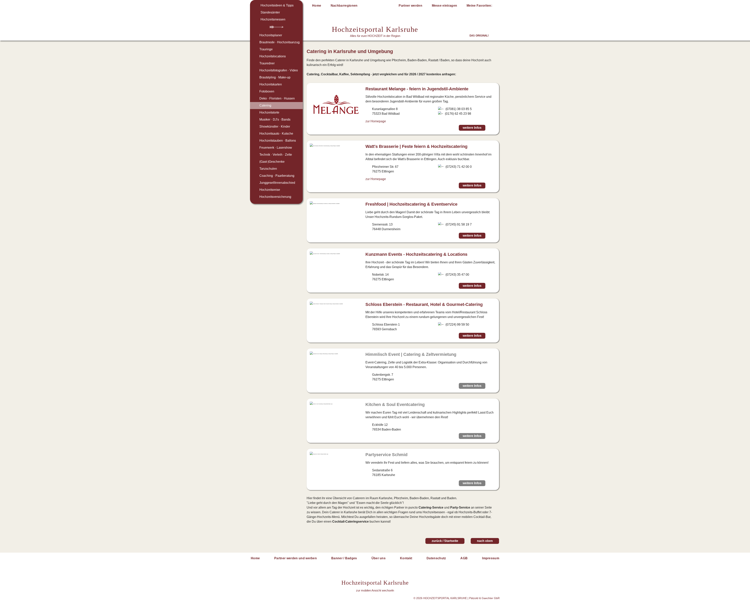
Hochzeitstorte (269, 112)
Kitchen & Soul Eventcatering (395, 404)
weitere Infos (472, 127)
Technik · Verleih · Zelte (275, 154)
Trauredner (267, 63)
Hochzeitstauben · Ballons (277, 140)
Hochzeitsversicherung (275, 196)
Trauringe (266, 49)
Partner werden (410, 5)
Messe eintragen (444, 5)
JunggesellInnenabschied (277, 182)
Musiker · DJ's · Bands (274, 119)
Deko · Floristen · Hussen (277, 98)
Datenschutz (436, 558)
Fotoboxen (266, 91)
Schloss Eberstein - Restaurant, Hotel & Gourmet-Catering (424, 304)
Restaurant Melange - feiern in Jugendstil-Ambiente (416, 88)
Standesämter (270, 12)
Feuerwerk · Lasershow (275, 147)
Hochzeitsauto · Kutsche (276, 133)
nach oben (485, 541)
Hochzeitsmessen (273, 19)
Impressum (490, 558)
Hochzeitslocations (272, 56)
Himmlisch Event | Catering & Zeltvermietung (410, 354)
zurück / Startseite (445, 541)
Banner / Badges (344, 558)
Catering (265, 105)
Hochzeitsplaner (270, 35)
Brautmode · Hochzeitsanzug (279, 42)
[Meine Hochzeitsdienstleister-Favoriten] (496, 6)
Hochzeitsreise (269, 189)
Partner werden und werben (295, 558)
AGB (464, 558)
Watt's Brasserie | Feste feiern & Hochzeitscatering (416, 146)
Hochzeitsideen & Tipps (277, 5)
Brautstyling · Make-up (274, 77)
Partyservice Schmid (386, 454)
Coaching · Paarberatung (276, 175)
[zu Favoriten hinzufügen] (492, 128)
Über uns (378, 558)
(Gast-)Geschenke (272, 161)
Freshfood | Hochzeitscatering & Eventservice (411, 204)
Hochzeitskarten (270, 84)
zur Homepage (375, 121)
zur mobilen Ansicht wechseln (375, 590)
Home (316, 5)
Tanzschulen (268, 168)
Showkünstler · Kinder (274, 126)
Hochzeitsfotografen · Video (278, 70)
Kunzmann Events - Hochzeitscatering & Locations (416, 254)
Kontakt (406, 558)
